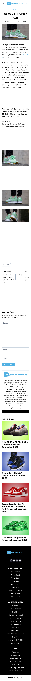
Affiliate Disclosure (15, 671)
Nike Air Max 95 (15, 597)
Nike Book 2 (15, 631)
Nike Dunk (15, 587)
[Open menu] (3, 3)
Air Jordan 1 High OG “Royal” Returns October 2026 (14, 475)
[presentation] (15, 430)
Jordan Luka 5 (15, 618)
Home (13, 9)
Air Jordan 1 (15, 572)
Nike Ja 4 (15, 628)
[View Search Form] (27, 3)
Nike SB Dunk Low (15, 591)
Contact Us (15, 655)
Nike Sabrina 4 (15, 624)
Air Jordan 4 (15, 578)
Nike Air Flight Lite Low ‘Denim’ (24, 276)
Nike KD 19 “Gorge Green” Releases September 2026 (15, 538)
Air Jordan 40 (15, 606)
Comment (7, 323)
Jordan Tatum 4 (15, 621)
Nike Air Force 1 (15, 594)
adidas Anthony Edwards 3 (15, 634)
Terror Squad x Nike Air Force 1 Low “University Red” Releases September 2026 (14, 508)
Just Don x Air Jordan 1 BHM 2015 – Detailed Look (8, 277)
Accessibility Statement (15, 668)
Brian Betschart (11, 22)
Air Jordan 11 (15, 584)
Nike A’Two (15, 637)
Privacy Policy (15, 658)
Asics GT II (6, 265)
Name (5, 349)
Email (5, 358)
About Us (15, 652)
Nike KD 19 (15, 612)
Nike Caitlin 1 (15, 643)
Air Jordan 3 (15, 575)
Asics (18, 9)
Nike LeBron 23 (15, 609)
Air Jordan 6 (15, 581)
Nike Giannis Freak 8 (15, 615)
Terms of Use (15, 665)
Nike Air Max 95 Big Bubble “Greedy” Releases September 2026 (15, 444)
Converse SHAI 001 (15, 640)
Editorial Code (15, 661)
